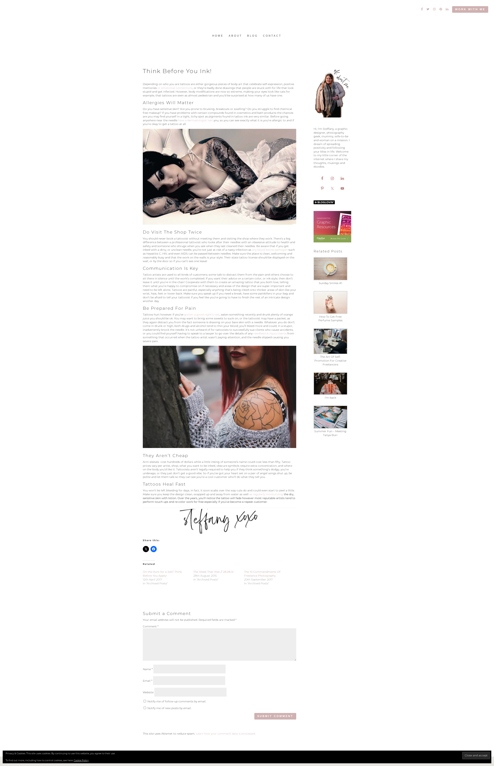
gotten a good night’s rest (202, 314)
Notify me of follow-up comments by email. (176, 701)
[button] (332, 271)
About (235, 36)
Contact (272, 36)
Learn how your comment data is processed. (226, 733)
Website (148, 692)
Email (147, 680)
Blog (252, 36)
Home (218, 36)
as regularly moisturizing (266, 494)
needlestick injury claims (270, 333)
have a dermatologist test (196, 120)
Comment (150, 626)
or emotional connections (174, 88)
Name (148, 669)
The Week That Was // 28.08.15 (213, 572)
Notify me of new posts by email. (169, 708)
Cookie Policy (81, 760)
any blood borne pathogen (270, 249)
